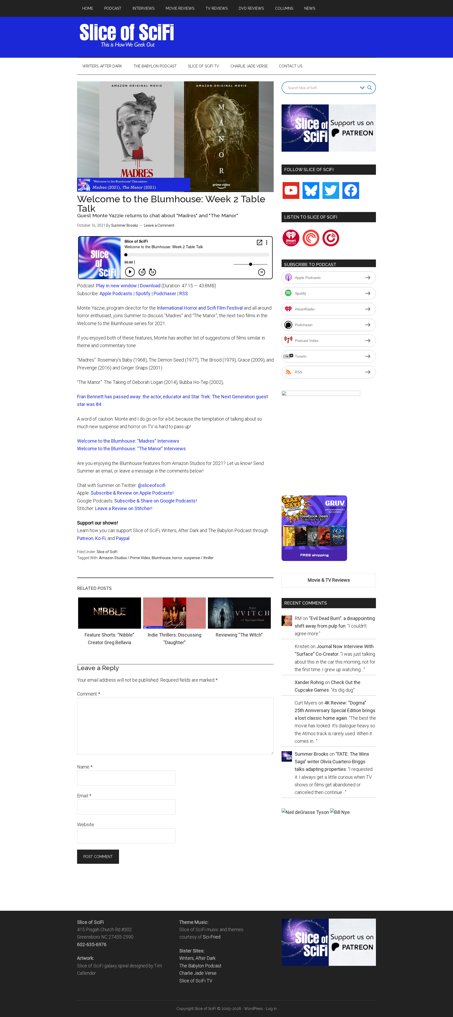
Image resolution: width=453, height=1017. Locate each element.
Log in (271, 1009)
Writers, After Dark (197, 958)
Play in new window (116, 285)
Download (150, 285)
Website (85, 824)
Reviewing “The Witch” (239, 635)
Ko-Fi (100, 538)
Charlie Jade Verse (198, 973)
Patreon (85, 538)
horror (177, 558)
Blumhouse (161, 558)
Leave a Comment (159, 225)
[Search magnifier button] (369, 87)
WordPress (253, 1009)
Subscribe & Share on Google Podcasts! (155, 501)
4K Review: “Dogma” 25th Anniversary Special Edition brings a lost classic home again (335, 710)
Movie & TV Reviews (329, 580)
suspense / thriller (199, 558)
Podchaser (165, 293)
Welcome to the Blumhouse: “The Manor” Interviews (131, 448)
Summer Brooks (124, 225)
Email (84, 795)
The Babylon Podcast (200, 965)
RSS (183, 293)
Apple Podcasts (116, 293)
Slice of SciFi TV (195, 980)
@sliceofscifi (151, 485)
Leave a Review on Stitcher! (123, 508)
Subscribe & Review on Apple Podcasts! (132, 493)
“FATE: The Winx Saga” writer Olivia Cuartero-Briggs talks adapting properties (332, 761)
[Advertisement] (280, 35)
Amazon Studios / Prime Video (124, 558)
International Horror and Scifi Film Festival (200, 308)
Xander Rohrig (309, 682)
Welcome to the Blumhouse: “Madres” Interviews (128, 441)
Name (85, 767)
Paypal (123, 538)
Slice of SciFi (127, 35)
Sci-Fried (211, 937)
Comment (88, 694)
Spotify (143, 293)
